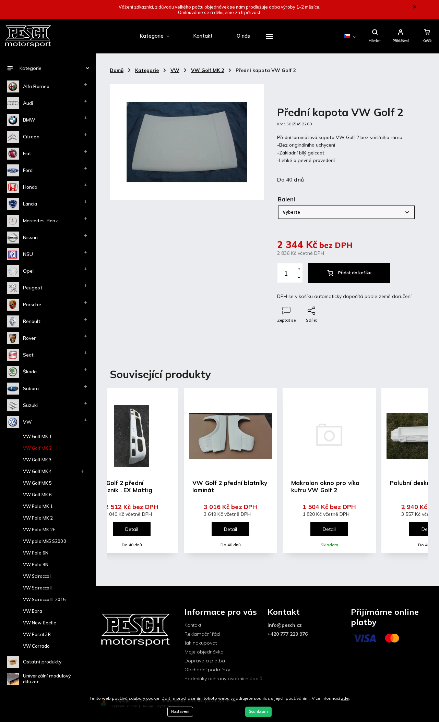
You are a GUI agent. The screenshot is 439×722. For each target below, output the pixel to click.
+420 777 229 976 (288, 634)
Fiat (27, 153)
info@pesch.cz (285, 625)
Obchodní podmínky (207, 670)
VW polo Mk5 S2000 (44, 541)
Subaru (31, 388)
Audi (28, 103)
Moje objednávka (204, 652)
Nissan (30, 237)
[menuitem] (154, 36)
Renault (31, 321)
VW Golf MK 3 (37, 459)
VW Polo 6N (35, 553)
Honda (30, 187)
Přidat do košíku (354, 273)
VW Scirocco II (37, 587)
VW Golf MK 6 (37, 494)
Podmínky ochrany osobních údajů (223, 678)
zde (345, 698)
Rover (29, 338)
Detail (131, 529)
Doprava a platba (205, 661)
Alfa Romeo (36, 86)
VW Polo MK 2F (39, 529)
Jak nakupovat (201, 643)
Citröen (31, 137)
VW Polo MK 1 (38, 506)
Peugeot (33, 288)
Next (418, 476)
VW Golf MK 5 (37, 483)
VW (27, 422)
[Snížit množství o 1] (298, 278)
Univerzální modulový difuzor (47, 679)
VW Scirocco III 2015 (44, 599)
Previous (119, 476)
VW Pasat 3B (37, 634)
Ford (28, 170)
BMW (29, 120)
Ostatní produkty (42, 662)
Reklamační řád (202, 634)
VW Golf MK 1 (37, 436)
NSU (28, 254)
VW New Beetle (39, 622)
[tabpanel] (230, 470)
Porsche (32, 304)
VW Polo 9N (35, 564)
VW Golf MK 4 (37, 471)
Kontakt (193, 625)
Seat (28, 355)
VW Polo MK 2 (38, 518)
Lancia (30, 204)
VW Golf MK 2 (37, 448)
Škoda (30, 372)
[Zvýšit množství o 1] (298, 268)
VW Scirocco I (37, 576)
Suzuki (30, 405)
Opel (28, 271)
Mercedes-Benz (40, 220)
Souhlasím (258, 711)
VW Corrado (36, 646)
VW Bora (32, 611)
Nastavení (180, 711)
